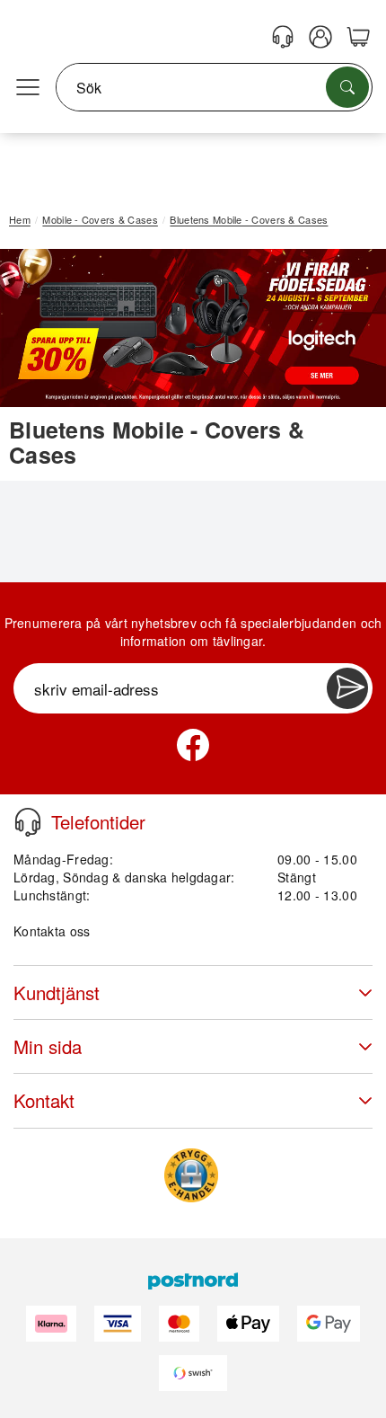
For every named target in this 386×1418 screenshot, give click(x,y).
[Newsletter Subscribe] (347, 688)
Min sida (47, 1046)
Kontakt (44, 1100)
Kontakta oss (51, 931)
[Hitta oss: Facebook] (193, 745)
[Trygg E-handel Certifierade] (191, 1175)
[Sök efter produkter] (347, 87)
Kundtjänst (56, 992)
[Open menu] (27, 88)
